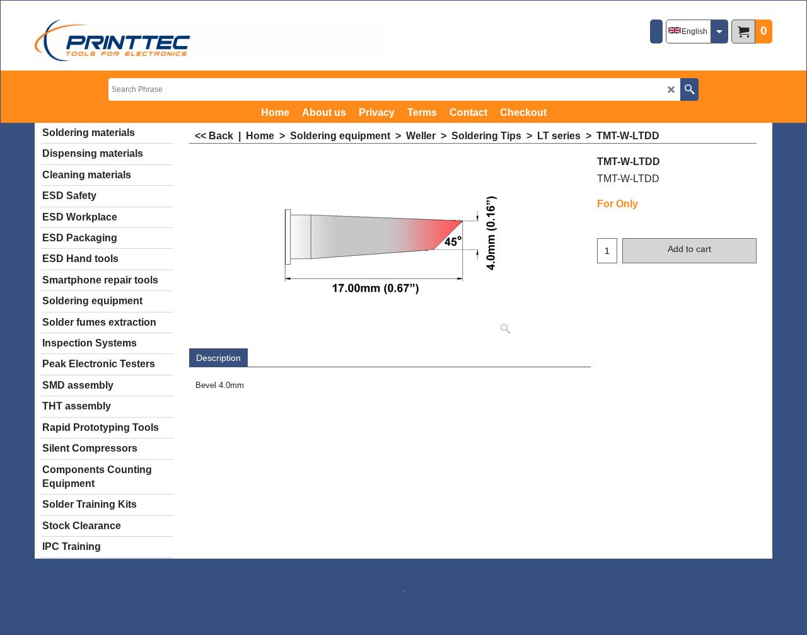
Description (218, 358)
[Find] (689, 89)
